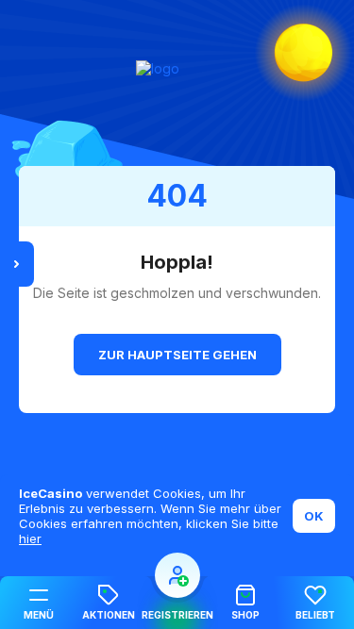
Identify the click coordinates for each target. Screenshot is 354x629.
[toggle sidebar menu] (17, 264)
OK (314, 515)
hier (30, 538)
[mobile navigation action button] (177, 575)
